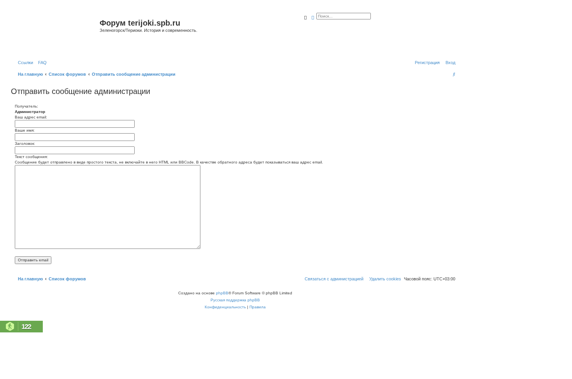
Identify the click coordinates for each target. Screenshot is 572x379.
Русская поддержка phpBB (235, 300)
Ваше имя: (25, 130)
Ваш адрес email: (31, 117)
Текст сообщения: (31, 157)
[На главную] (56, 32)
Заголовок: (25, 143)
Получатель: (26, 106)
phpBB (222, 293)
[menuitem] (41, 62)
